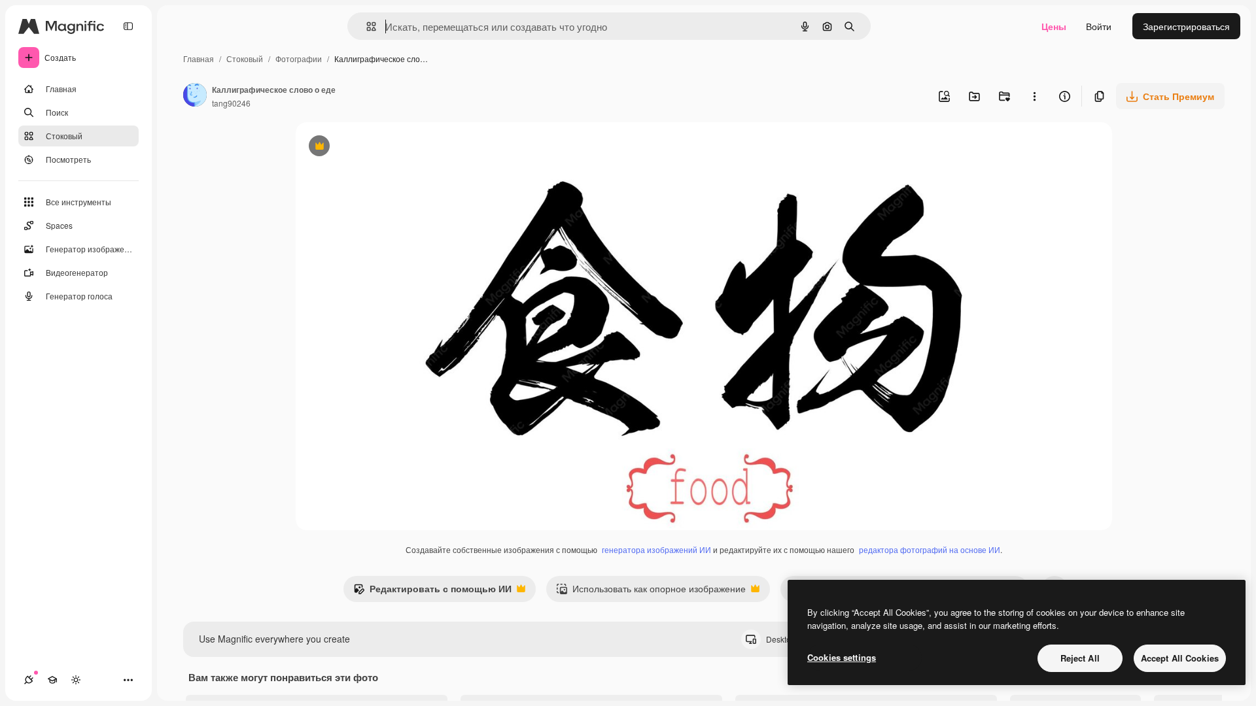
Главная (198, 58)
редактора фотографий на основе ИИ (929, 549)
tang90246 (231, 103)
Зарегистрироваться (1186, 26)
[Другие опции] (1034, 96)
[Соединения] (28, 679)
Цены (1053, 26)
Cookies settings (841, 657)
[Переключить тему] (75, 679)
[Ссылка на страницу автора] (195, 96)
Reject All (1080, 658)
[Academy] (52, 679)
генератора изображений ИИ (656, 549)
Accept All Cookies (1180, 658)
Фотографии (298, 58)
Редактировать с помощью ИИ (432, 591)
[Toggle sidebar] (128, 26)
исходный (383, 147)
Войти (1098, 26)
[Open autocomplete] (366, 26)
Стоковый (244, 58)
